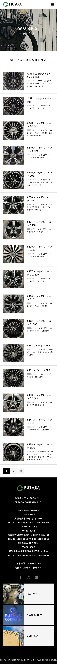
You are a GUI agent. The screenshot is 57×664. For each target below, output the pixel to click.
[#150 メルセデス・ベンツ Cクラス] (13, 403)
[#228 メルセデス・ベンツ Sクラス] (13, 130)
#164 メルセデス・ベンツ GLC (39, 298)
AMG (40, 81)
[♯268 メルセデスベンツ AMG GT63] (13, 81)
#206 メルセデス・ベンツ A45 (39, 199)
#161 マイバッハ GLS (38, 370)
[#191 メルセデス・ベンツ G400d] (13, 229)
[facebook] (23, 575)
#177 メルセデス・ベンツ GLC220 (39, 273)
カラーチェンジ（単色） (39, 133)
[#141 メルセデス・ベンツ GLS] (13, 427)
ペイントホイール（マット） (38, 232)
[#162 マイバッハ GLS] (13, 353)
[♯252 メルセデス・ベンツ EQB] (13, 106)
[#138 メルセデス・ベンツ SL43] (13, 452)
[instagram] (31, 575)
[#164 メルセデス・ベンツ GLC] (13, 304)
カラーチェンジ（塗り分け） (40, 331)
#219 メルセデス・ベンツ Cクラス (39, 149)
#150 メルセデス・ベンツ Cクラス (39, 397)
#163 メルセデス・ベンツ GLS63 (39, 322)
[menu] (52, 4)
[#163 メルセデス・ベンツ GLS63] (13, 328)
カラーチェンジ (33, 454)
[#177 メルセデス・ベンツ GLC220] (13, 279)
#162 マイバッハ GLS (38, 345)
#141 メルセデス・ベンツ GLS (39, 421)
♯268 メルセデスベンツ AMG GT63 (39, 75)
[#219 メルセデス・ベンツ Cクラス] (13, 155)
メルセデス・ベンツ (45, 229)
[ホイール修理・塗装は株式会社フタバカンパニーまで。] (15, 4)
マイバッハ (43, 349)
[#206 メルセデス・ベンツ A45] (13, 205)
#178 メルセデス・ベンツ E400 (39, 248)
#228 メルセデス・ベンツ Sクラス (39, 125)
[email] (39, 575)
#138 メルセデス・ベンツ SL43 (39, 446)
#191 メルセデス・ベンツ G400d (39, 223)
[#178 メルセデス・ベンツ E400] (13, 254)
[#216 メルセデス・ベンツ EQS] (13, 180)
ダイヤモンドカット (40, 83)
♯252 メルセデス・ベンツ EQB (40, 100)
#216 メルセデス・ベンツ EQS (39, 174)
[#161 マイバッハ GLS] (13, 378)
